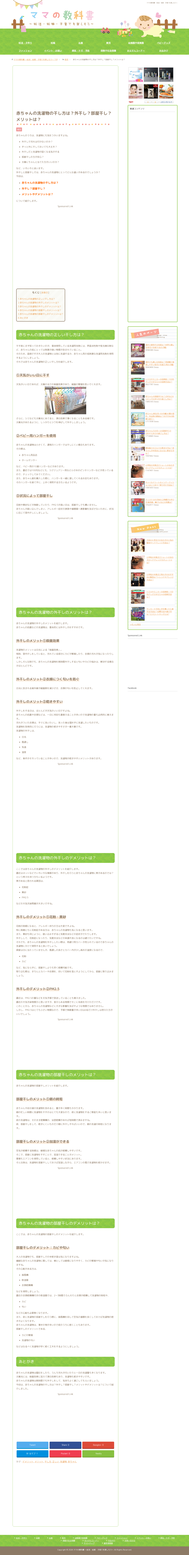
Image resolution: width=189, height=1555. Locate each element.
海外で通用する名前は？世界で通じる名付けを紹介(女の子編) (159, 346)
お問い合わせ (130, 1540)
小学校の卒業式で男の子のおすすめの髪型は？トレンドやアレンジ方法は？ (160, 577)
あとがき (23, 317)
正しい (55, 1461)
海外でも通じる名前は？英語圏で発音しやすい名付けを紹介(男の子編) (159, 363)
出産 (80, 42)
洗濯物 (63, 1461)
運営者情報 (108, 1543)
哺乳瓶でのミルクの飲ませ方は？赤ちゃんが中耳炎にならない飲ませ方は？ (159, 450)
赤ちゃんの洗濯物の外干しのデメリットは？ (39, 306)
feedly (98, 1453)
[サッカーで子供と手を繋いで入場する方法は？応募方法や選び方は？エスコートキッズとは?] (138, 619)
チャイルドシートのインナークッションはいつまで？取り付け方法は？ (159, 483)
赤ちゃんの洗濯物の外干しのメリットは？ (38, 302)
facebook (132, 688)
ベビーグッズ (163, 42)
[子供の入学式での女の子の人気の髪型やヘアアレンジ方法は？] (138, 550)
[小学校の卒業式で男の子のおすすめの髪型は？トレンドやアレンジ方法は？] (138, 585)
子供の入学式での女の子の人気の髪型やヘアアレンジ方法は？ (160, 541)
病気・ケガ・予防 (81, 50)
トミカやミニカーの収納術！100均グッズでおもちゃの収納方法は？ (159, 380)
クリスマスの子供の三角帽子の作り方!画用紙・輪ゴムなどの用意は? (159, 500)
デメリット (27, 1461)
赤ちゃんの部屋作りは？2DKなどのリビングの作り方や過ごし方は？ (159, 397)
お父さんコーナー (136, 50)
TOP (36, 59)
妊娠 (53, 42)
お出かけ (163, 50)
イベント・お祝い (53, 50)
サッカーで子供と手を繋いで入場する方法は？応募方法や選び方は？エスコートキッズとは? (160, 611)
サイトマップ (89, 1543)
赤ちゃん (72, 1461)
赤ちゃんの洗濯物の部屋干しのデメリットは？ (40, 314)
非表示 (44, 292)
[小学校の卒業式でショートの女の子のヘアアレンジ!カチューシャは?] (138, 568)
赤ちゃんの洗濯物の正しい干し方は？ (36, 298)
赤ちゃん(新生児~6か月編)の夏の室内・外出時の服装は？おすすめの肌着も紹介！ (159, 416)
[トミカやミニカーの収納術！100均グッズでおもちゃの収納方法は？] (138, 602)
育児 (108, 42)
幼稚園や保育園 (136, 42)
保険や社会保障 (108, 50)
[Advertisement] (65, 88)
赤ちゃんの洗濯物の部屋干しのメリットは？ (39, 310)
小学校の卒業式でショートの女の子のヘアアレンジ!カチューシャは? (159, 466)
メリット (39, 1461)
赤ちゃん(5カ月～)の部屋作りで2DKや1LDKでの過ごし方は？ (158, 432)
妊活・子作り (25, 42)
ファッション (25, 50)
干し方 (48, 1461)
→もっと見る (135, 624)
